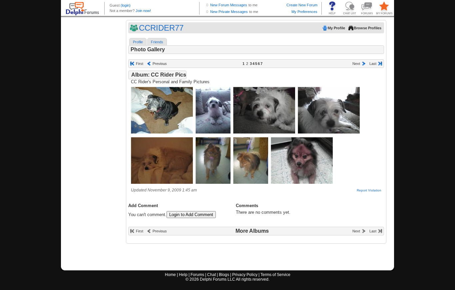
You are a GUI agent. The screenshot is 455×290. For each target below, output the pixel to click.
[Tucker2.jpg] (250, 182)
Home (170, 274)
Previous (160, 64)
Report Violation (369, 190)
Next (356, 64)
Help (183, 274)
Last (372, 64)
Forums (197, 274)
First (139, 64)
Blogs (224, 274)
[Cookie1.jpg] (213, 132)
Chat (211, 274)
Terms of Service (275, 274)
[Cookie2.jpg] (264, 132)
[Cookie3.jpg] (329, 132)
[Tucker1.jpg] (213, 182)
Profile (138, 42)
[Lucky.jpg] (162, 132)
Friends (157, 42)
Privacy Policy (244, 274)
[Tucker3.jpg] (302, 182)
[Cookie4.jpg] (162, 182)
